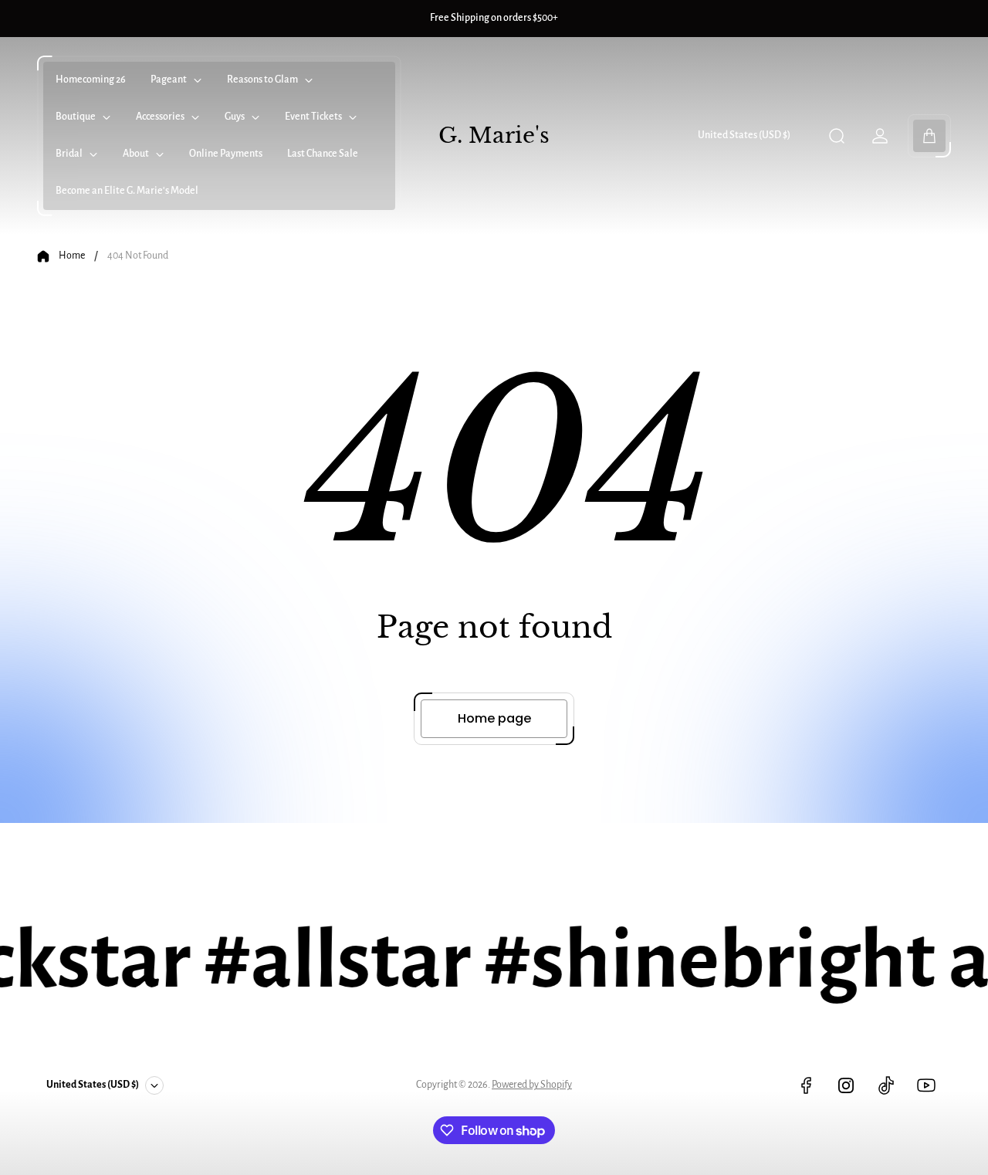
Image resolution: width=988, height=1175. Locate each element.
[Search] (836, 135)
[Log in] (879, 135)
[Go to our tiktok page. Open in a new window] (886, 1085)
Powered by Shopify (532, 1084)
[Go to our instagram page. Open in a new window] (846, 1085)
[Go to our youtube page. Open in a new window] (926, 1085)
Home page (494, 718)
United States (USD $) (744, 135)
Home (72, 255)
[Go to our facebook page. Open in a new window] (805, 1085)
